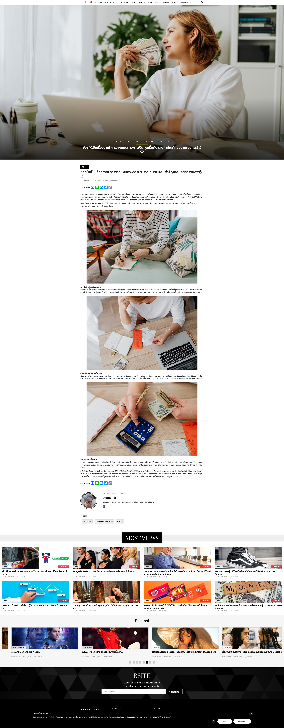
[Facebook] (104, 506)
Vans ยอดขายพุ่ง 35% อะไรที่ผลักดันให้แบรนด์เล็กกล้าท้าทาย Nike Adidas (245, 572)
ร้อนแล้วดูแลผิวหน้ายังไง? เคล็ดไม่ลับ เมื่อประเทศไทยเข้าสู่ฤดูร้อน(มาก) (35, 652)
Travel (166, 2)
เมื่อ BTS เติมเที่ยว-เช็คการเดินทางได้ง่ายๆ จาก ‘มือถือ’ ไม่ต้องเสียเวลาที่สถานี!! (34, 572)
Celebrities (185, 2)
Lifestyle (98, 2)
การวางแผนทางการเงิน (104, 521)
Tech (115, 2)
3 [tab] (137, 662)
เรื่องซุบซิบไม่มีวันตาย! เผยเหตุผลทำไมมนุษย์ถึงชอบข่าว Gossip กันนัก (105, 652)
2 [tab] (134, 662)
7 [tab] (150, 662)
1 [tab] (130, 662)
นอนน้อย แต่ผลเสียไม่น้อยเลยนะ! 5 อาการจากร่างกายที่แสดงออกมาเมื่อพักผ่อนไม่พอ (246, 653)
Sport (150, 2)
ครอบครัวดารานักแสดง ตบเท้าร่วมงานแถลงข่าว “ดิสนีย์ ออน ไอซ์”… (174, 652)
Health (107, 2)
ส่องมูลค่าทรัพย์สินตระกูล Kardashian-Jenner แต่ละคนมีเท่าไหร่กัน (103, 571)
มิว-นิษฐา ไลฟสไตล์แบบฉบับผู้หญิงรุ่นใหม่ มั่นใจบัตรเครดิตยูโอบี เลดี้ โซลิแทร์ (105, 606)
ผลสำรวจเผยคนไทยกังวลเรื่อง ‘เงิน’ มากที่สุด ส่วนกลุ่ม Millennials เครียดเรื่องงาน (248, 606)
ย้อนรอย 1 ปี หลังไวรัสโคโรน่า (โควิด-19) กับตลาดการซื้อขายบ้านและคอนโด (35, 606)
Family (158, 2)
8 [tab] (154, 662)
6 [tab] (147, 662)
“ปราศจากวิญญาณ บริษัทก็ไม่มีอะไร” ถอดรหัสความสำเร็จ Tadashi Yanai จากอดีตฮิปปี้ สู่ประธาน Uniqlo (177, 572)
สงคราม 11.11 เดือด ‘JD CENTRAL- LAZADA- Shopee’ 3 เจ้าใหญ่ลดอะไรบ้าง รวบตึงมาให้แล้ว (176, 606)
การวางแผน (87, 521)
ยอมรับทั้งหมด (242, 721)
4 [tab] (140, 662)
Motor (142, 2)
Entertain (123, 2)
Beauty (175, 2)
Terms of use (117, 708)
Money (134, 2)
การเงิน (120, 521)
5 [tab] (144, 662)
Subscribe (174, 691)
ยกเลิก (225, 721)
